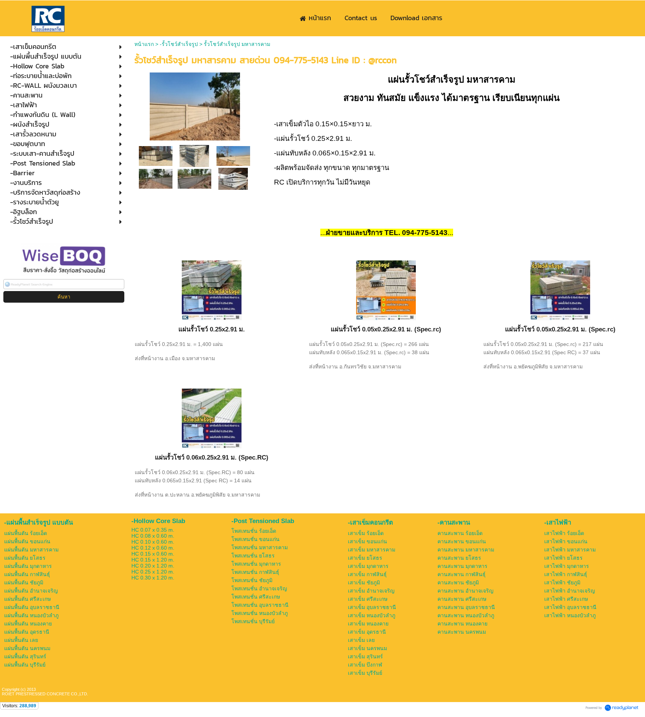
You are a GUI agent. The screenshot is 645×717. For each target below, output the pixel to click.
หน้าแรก (144, 44)
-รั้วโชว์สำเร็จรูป (179, 44)
